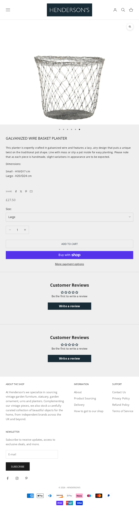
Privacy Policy (121, 398)
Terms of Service (122, 411)
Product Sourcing (85, 398)
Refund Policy (121, 404)
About (78, 392)
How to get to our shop (88, 411)
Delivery (79, 404)
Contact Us (119, 392)
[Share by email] (31, 191)
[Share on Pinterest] (26, 191)
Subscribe (17, 466)
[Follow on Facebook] (7, 478)
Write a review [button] (69, 306)
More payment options (69, 264)
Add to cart (69, 244)
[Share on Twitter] (21, 191)
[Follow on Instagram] (17, 478)
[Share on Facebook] (15, 191)
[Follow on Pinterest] (26, 478)
